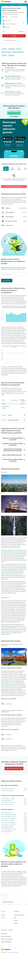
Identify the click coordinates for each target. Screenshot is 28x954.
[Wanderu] (6, 2)
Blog (15, 917)
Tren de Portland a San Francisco (8, 788)
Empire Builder (4, 684)
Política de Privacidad (6, 941)
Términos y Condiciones (7, 939)
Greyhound (5, 689)
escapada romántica (16, 556)
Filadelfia (3, 629)
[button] (26, 1)
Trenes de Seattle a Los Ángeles (8, 798)
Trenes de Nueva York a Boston (8, 820)
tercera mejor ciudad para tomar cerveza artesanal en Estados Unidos (12, 572)
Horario (4, 48)
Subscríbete (7, 280)
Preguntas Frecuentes (18, 52)
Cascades (10, 679)
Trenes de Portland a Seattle (7, 790)
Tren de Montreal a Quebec (7, 812)
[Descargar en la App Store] (8, 138)
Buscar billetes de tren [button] (14, 768)
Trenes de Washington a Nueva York (9, 816)
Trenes (2, 917)
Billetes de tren (4, 893)
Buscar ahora (13, 750)
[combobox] (14, 20)
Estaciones (11, 55)
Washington (4, 897)
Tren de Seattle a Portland (6, 800)
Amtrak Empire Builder (11, 627)
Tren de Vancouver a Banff (6, 804)
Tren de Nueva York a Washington (8, 818)
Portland (12, 629)
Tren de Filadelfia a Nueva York (7, 827)
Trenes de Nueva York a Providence (8, 824)
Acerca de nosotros (18, 915)
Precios (18, 48)
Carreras (16, 923)
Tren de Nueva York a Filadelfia (7, 822)
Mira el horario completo (14, 186)
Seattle (7, 629)
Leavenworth (5, 899)
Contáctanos (4, 933)
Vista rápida (11, 48)
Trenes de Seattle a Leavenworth (8, 802)
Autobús (3, 915)
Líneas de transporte (6, 52)
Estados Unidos (5, 895)
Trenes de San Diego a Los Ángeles (8, 814)
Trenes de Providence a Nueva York (8, 829)
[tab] (6, 17)
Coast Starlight (15, 680)
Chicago (19, 632)
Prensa (15, 920)
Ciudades (4, 55)
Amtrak (4, 403)
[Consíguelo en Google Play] (19, 138)
